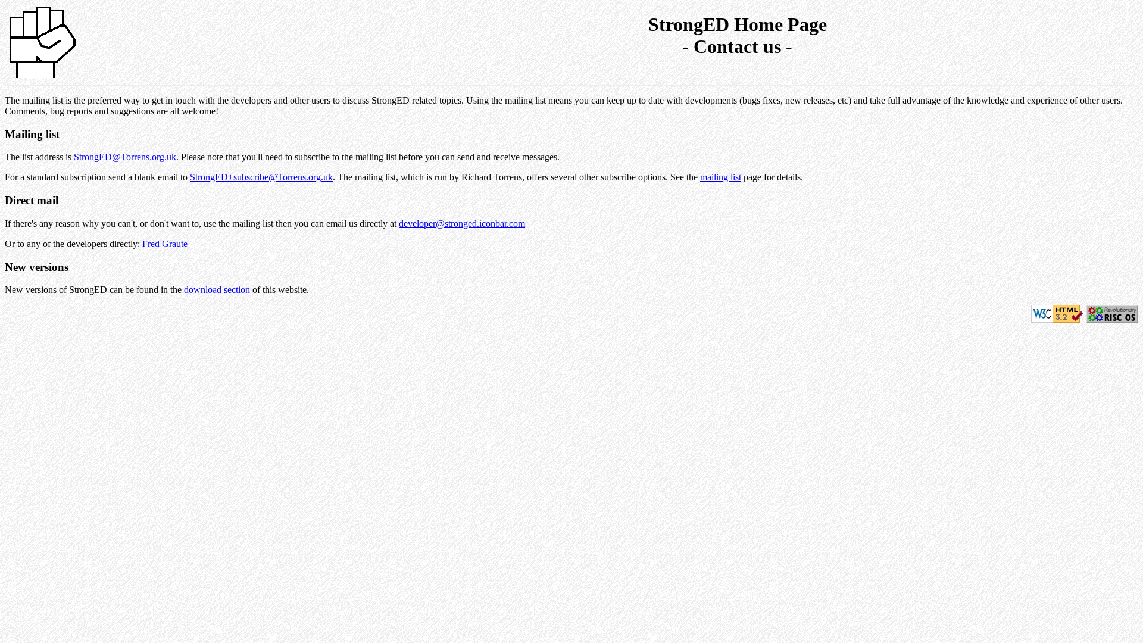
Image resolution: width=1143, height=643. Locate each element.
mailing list (720, 177)
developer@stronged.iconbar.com (462, 224)
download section (217, 290)
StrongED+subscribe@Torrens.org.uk (261, 177)
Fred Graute (165, 244)
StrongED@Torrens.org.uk (125, 157)
